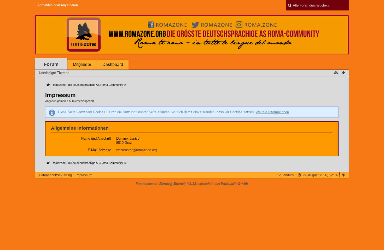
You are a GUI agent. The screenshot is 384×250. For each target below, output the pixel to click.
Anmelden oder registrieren (57, 5)
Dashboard (112, 64)
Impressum (83, 175)
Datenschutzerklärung (55, 175)
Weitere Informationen (272, 112)
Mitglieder (82, 64)
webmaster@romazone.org (136, 150)
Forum (51, 64)
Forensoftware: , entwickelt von (192, 184)
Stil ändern (285, 175)
